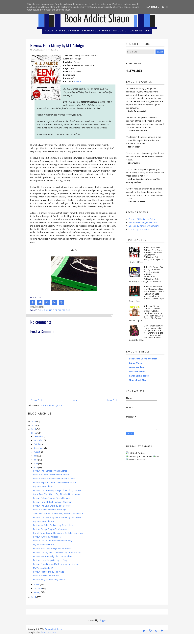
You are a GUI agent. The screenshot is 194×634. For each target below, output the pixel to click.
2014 (33, 597)
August (37, 451)
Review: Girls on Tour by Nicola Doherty (51, 498)
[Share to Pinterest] (42, 306)
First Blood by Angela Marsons (143, 222)
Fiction (57, 310)
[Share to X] (37, 306)
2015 (42, 310)
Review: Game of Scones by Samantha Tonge (54, 478)
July (35, 455)
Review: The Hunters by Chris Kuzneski (50, 470)
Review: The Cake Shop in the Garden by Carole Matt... (58, 517)
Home (74, 400)
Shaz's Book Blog (137, 380)
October (37, 444)
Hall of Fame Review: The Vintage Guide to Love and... (58, 533)
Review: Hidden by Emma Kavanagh (49, 509)
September (39, 448)
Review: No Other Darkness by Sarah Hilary (53, 525)
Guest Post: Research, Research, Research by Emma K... (59, 513)
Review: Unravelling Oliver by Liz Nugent (51, 560)
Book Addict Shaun (97, 19)
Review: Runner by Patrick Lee (47, 536)
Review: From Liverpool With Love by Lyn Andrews (56, 564)
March (36, 584)
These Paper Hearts (49, 632)
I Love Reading (136, 367)
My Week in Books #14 (43, 568)
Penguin (66, 310)
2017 (33, 425)
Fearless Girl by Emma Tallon (142, 219)
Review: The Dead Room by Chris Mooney (52, 540)
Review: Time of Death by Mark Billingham (52, 502)
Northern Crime (137, 371)
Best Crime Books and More (143, 358)
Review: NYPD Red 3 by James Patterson (52, 548)
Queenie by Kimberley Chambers (144, 225)
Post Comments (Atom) (51, 405)
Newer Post (36, 400)
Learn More (152, 7)
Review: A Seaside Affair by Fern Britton (51, 474)
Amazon (77, 81)
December (38, 436)
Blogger (102, 620)
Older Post (112, 400)
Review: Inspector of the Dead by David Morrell (55, 482)
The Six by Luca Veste (139, 229)
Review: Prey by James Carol (46, 575)
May (36, 463)
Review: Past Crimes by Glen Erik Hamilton (52, 556)
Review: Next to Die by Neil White (48, 571)
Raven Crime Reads (139, 375)
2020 (33, 421)
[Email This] (31, 306)
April (36, 467)
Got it (164, 7)
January (37, 592)
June (36, 459)
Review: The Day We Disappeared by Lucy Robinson (57, 552)
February (38, 588)
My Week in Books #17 (43, 486)
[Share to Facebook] (39, 306)
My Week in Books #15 (43, 544)
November (38, 440)
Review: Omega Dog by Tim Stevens (50, 529)
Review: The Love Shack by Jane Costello (52, 505)
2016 (33, 429)
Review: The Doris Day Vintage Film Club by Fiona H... (57, 490)
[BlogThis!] (34, 306)
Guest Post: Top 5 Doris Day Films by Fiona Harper (56, 494)
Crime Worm (135, 363)
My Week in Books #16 (43, 521)
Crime (49, 310)
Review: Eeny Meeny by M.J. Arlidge (49, 579)
